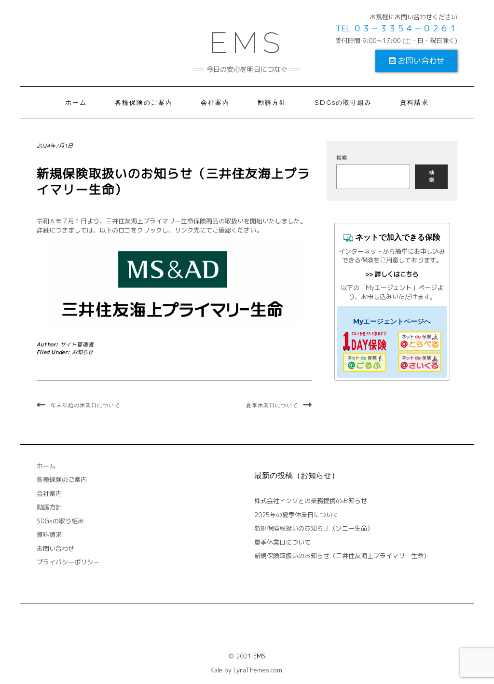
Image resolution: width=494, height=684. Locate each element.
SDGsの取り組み (343, 102)
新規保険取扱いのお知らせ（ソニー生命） (313, 528)
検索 (341, 158)
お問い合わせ (420, 60)
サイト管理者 (77, 344)
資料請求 (414, 102)
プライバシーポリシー (68, 562)
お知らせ (82, 352)
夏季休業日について (272, 405)
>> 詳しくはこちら (392, 274)
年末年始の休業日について (85, 405)
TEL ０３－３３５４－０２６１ (396, 28)
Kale (216, 670)
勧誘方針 (272, 102)
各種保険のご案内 (144, 102)
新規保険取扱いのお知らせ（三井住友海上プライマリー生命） (342, 555)
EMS (259, 656)
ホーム (76, 102)
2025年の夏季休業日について (296, 514)
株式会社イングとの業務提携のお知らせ (310, 500)
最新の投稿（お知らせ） (296, 475)
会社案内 (215, 102)
